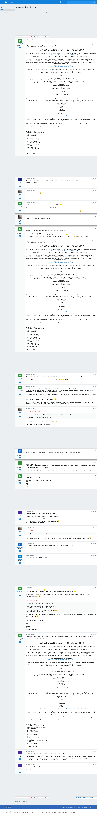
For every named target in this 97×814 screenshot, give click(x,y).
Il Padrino (18, 8)
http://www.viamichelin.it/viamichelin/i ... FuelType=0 (61, 66)
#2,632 (94, 475)
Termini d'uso (70, 807)
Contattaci (64, 807)
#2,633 (94, 511)
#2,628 (94, 386)
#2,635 (94, 543)
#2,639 (94, 751)
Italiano (9, 807)
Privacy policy (77, 807)
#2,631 (94, 462)
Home (85, 807)
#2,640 (94, 764)
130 (25, 36)
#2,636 (94, 555)
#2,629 (94, 408)
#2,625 (94, 216)
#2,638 (94, 634)
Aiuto (82, 807)
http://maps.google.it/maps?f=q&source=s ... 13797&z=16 (63, 55)
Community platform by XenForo (19, 811)
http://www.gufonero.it (66, 71)
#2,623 (94, 190)
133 (34, 36)
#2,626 (94, 228)
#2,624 (94, 202)
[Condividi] (92, 40)
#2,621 (94, 40)
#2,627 (94, 374)
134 (37, 36)
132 (31, 36)
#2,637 (94, 587)
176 (42, 36)
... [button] (39, 36)
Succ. (46, 36)
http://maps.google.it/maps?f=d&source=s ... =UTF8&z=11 (76, 115)
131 (28, 36)
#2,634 (94, 527)
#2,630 (94, 450)
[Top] (88, 807)
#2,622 (94, 178)
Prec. (18, 36)
